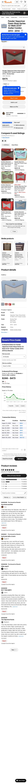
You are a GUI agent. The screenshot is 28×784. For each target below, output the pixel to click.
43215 (15, 80)
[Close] (18, 88)
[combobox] (12, 356)
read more (3, 523)
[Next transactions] (25, 450)
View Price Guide (7, 458)
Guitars (14, 9)
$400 (21, 430)
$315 (21, 433)
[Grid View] (2, 141)
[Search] (25, 5)
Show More (4, 332)
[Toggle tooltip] (7, 41)
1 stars (3, 488)
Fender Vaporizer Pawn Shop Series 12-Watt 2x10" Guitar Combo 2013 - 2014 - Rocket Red (13, 72)
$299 (21, 425)
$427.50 (22, 437)
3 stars (3, 484)
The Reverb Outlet (6, 9)
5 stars (3, 479)
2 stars (3, 486)
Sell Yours (20, 458)
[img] (20, 113)
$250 (21, 423)
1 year (17, 405)
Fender (12, 312)
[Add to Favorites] (21, 30)
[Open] (24, 356)
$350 (21, 435)
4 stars (3, 481)
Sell (17, 1)
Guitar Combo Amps (15, 329)
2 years (23, 405)
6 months (11, 405)
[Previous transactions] (22, 450)
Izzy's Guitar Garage (9, 113)
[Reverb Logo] (8, 2)
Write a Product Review (14, 475)
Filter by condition (7, 363)
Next (13, 650)
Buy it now (13, 98)
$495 (21, 428)
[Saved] (21, 2)
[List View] (5, 141)
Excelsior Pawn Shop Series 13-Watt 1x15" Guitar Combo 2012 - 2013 (19, 256)
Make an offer (14, 106)
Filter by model (6, 353)
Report (4, 527)
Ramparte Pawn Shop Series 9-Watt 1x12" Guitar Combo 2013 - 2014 (7, 256)
